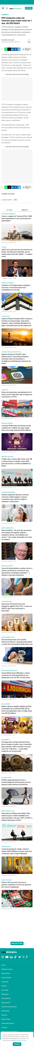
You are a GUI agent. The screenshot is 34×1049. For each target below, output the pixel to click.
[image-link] (17, 232)
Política (4, 986)
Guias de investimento (9, 1006)
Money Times (6, 1019)
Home (3, 965)
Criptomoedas (6, 977)
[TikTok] (15, 956)
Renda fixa (5, 994)
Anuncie (4, 1015)
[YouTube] (6, 956)
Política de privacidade (9, 1031)
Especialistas (6, 998)
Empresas (5, 982)
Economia (5, 990)
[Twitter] (23, 956)
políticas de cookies (21, 1040)
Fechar (17, 1044)
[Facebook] (26, 956)
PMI (15, 199)
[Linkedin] (11, 956)
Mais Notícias (17, 943)
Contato (4, 1027)
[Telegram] (19, 956)
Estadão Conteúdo (8, 40)
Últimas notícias (7, 969)
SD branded (5, 1011)
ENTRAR (29, 8)
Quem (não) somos (8, 1023)
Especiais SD (6, 1002)
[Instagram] (3, 956)
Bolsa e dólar (6, 973)
